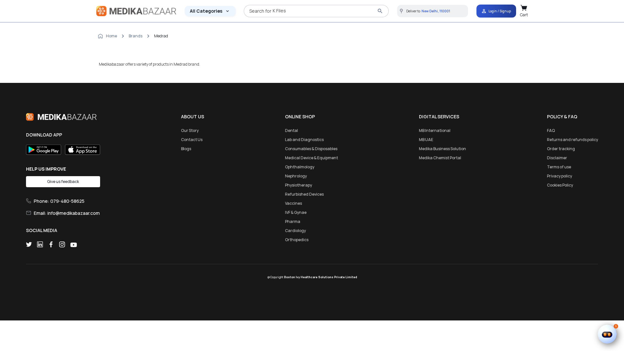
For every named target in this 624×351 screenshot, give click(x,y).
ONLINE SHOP (300, 116)
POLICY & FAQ (562, 116)
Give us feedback (63, 181)
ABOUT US (192, 116)
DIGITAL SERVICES (439, 116)
